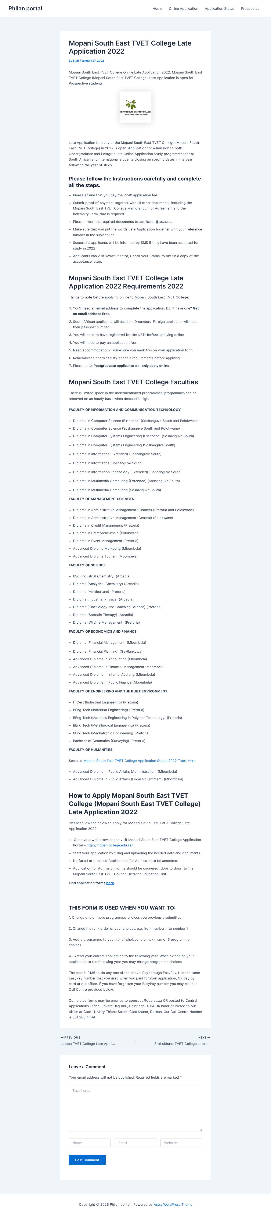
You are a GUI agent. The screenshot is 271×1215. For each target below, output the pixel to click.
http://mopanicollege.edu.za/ (110, 845)
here (110, 883)
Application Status (219, 8)
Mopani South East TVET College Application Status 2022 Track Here (139, 761)
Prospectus (250, 8)
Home (157, 8)
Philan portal (25, 8)
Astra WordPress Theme (173, 1204)
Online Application (183, 8)
